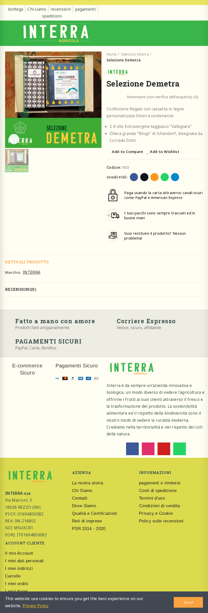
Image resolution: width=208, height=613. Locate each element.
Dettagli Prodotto (27, 262)
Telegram (175, 177)
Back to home (192, 57)
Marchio (12, 272)
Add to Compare (127, 151)
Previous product (186, 57)
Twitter (144, 177)
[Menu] (9, 33)
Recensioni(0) (20, 289)
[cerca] (191, 33)
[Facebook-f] (132, 448)
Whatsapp (165, 177)
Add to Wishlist (164, 151)
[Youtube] (164, 448)
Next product (199, 57)
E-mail (154, 177)
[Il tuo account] (199, 33)
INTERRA (31, 272)
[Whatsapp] (179, 448)
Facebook (134, 177)
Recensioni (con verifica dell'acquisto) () (162, 97)
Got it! (188, 602)
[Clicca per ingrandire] (14, 139)
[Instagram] (148, 448)
